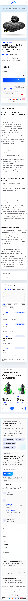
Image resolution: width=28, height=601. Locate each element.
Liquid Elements (7, 42)
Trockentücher (21, 8)
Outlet (4, 531)
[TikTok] (17, 595)
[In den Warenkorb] (12, 408)
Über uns (4, 533)
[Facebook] (14, 595)
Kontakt (4, 536)
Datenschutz (5, 549)
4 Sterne (16, 304)
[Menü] (2, 2)
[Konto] (22, 2)
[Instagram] (10, 595)
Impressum (5, 547)
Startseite (4, 8)
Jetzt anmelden (8, 473)
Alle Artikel (5, 528)
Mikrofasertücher (12, 8)
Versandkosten (6, 541)
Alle (4, 304)
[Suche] (5, 2)
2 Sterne (5, 307)
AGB (4, 554)
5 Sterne (9, 304)
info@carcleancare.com (12, 496)
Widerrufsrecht (6, 552)
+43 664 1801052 (10, 494)
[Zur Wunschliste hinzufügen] (23, 75)
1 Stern (11, 307)
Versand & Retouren (7, 538)
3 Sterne (23, 304)
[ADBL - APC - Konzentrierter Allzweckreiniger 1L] (8, 388)
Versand (11, 68)
